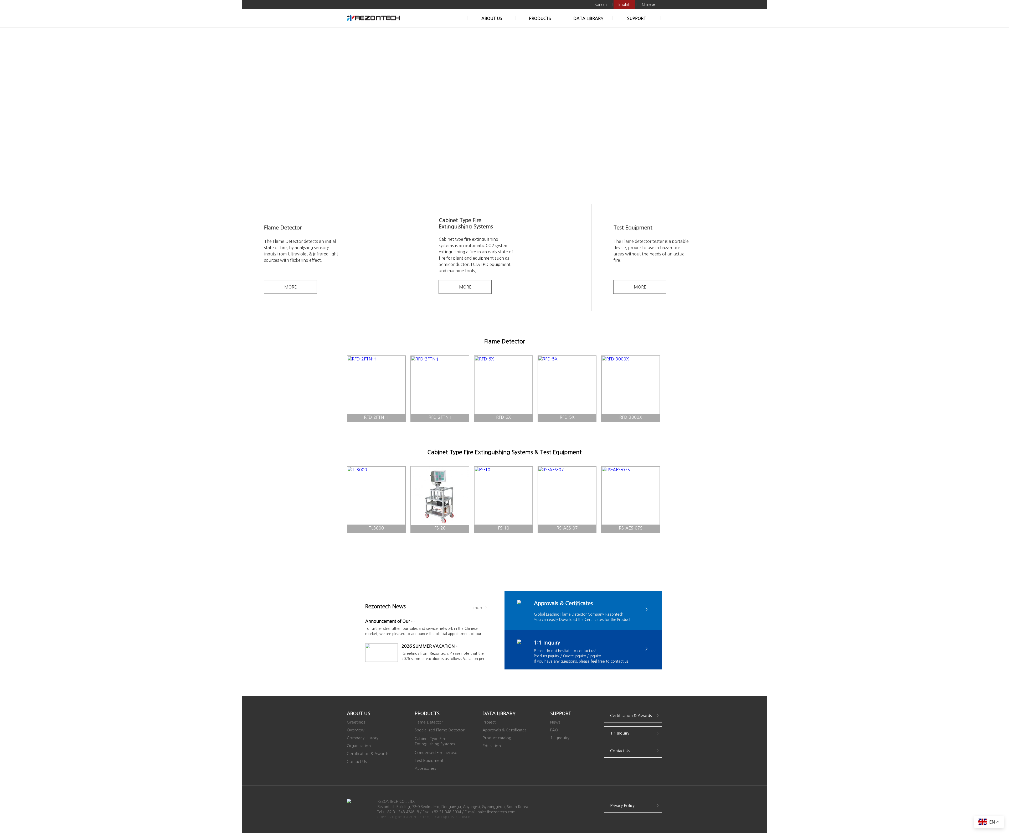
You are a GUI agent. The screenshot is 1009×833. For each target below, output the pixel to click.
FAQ (554, 730)
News (555, 722)
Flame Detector (429, 722)
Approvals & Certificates (504, 730)
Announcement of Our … (390, 621)
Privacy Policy (622, 806)
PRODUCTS (540, 18)
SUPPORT (636, 18)
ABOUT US (491, 18)
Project (489, 722)
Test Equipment (429, 760)
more (478, 607)
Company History (362, 738)
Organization (359, 746)
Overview (355, 730)
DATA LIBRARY (588, 18)
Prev (249, 116)
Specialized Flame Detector (440, 730)
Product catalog (496, 738)
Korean (600, 4)
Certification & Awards (367, 754)
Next (759, 116)
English (624, 4)
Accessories (425, 768)
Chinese (648, 4)
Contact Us (357, 761)
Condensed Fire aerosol (437, 753)
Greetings (356, 722)
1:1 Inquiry (559, 738)
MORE (290, 287)
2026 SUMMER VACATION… (430, 646)
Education (491, 746)
